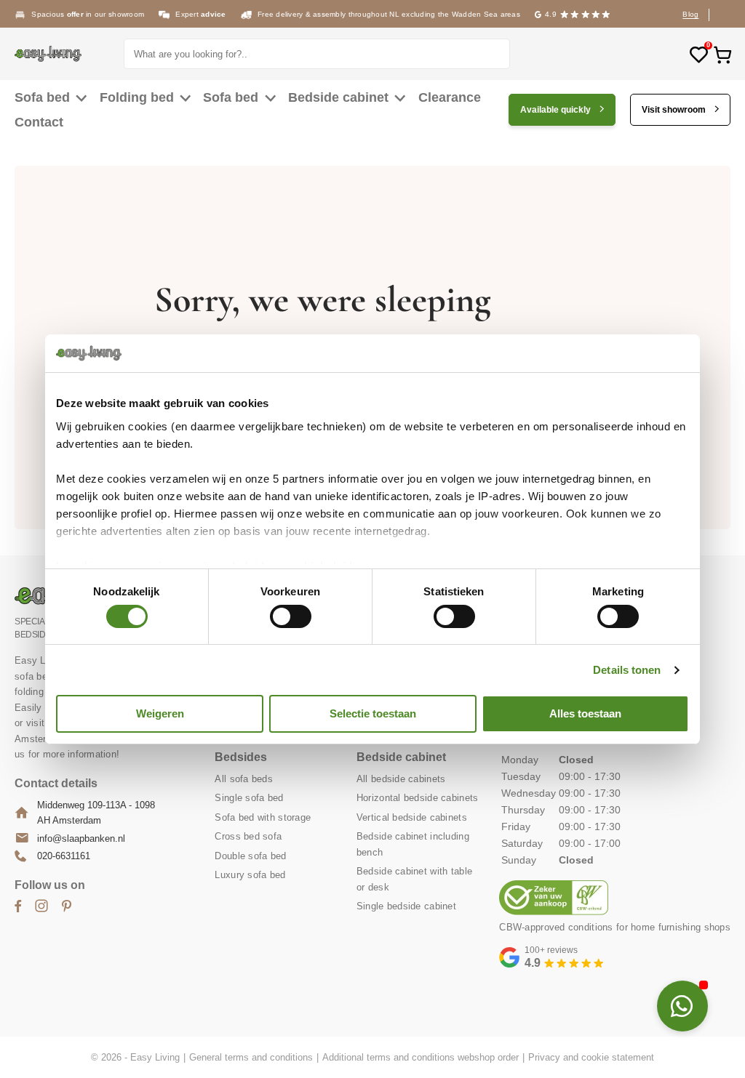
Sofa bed (42, 97)
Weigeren (160, 713)
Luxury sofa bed (250, 874)
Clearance (449, 97)
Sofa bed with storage (263, 817)
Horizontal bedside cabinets (417, 797)
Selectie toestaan (373, 713)
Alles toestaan (585, 713)
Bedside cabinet (338, 97)
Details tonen (627, 670)
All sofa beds (244, 778)
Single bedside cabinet (406, 906)
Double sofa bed (250, 855)
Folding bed (137, 97)
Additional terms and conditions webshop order (420, 1057)
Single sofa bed (249, 797)
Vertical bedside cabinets (411, 817)
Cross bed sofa (248, 836)
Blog (690, 14)
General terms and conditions (251, 1057)
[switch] (290, 616)
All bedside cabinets (401, 778)
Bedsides (241, 757)
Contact (39, 122)
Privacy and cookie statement (591, 1057)
